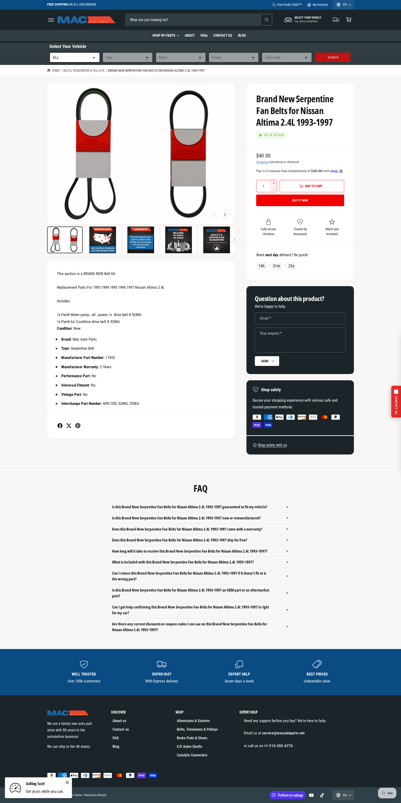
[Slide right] (225, 214)
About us (119, 721)
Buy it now (300, 200)
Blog (116, 746)
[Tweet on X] (69, 425)
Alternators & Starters (193, 721)
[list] (200, 672)
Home (56, 70)
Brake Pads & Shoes (192, 738)
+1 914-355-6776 (278, 745)
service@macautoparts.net (283, 733)
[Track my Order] (336, 19)
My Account (320, 4)
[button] (51, 19)
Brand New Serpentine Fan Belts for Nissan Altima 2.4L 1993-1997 (156, 70)
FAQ (116, 738)
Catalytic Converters (192, 755)
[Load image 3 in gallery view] (140, 240)
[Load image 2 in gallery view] (102, 240)
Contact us (121, 729)
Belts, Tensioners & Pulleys (83, 70)
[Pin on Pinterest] (78, 425)
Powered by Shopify (95, 795)
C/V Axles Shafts (189, 746)
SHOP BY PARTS (163, 35)
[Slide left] (215, 214)
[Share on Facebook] (60, 425)
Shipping (262, 162)
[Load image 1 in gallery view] (65, 240)
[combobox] (157, 19)
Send (264, 361)
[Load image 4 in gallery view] (178, 240)
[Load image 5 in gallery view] (216, 240)
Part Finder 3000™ (289, 4)
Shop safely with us (272, 445)
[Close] (67, 782)
